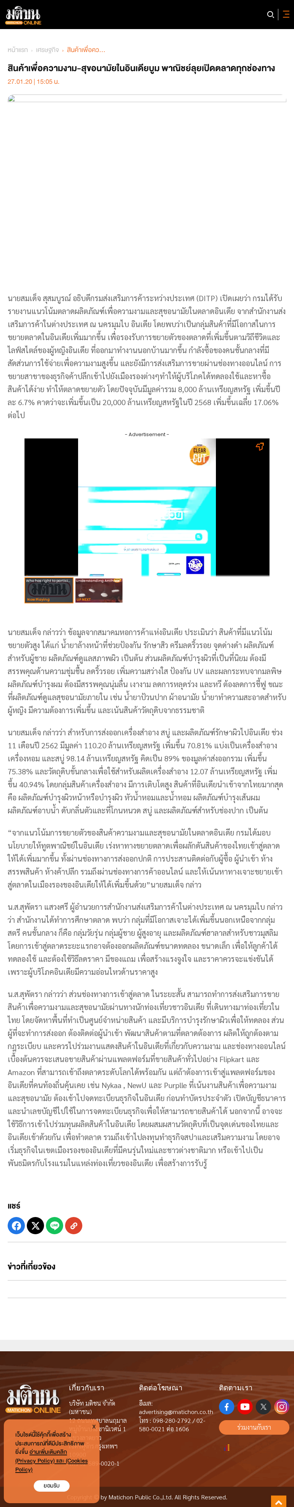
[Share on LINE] (54, 1225)
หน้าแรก (18, 49)
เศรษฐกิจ (47, 49)
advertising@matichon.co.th (176, 1412)
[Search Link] (270, 14)
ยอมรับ (52, 1486)
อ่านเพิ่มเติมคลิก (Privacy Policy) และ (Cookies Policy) (51, 1460)
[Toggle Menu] (284, 14)
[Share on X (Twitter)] (35, 1225)
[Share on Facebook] (16, 1225)
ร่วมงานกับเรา (254, 1427)
